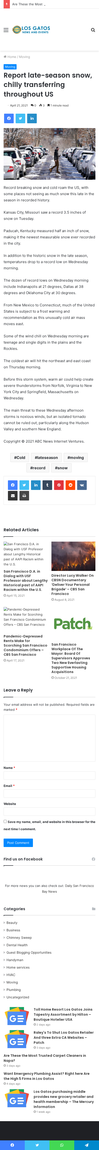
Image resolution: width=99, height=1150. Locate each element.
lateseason (47, 457)
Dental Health (17, 945)
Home (11, 57)
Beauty (12, 923)
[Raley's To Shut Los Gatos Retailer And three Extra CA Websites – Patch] (17, 1039)
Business (13, 930)
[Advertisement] (68, 26)
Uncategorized (17, 997)
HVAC (10, 975)
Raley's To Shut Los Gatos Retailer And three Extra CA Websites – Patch (64, 1037)
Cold (21, 457)
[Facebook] (13, 485)
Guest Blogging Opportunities (28, 952)
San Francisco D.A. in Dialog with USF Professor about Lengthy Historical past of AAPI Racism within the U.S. (26, 580)
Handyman (14, 960)
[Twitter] (24, 485)
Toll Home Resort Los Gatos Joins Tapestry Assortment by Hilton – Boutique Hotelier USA (63, 1014)
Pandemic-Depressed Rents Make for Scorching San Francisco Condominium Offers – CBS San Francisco (25, 645)
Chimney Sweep (19, 938)
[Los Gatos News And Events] (31, 30)
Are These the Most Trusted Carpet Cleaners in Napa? (53, 4)
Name (9, 768)
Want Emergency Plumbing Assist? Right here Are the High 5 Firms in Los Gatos (47, 1076)
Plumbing (13, 990)
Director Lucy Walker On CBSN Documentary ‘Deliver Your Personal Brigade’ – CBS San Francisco (72, 584)
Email (9, 786)
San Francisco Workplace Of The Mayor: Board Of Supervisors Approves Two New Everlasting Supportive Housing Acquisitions (70, 658)
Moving (24, 57)
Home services (18, 967)
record (39, 467)
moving (77, 457)
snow (62, 467)
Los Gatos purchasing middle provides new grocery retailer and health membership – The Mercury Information (64, 1099)
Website (10, 804)
